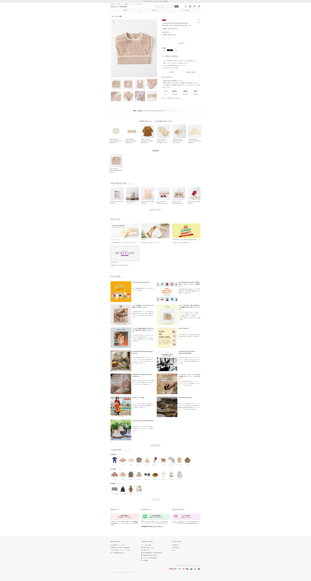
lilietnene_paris (190, 523)
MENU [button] (199, 7)
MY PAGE (190, 7)
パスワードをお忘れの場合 (150, 558)
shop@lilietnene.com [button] (118, 552)
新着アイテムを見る (155, 209)
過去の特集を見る (155, 445)
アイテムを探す (185, 10)
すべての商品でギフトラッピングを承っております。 (123, 242)
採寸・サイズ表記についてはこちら (171, 98)
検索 (176, 6)
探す (185, 7)
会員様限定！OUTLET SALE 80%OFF (119, 265)
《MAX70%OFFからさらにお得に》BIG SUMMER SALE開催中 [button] (155, 1)
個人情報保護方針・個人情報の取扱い (153, 552)
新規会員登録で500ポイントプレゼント (124, 516)
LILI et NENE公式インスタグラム (186, 516)
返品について (146, 550)
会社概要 (145, 560)
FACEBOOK (175, 545)
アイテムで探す (118, 16)
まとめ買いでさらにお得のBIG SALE (180, 242)
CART (194, 7)
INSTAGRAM (175, 547)
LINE (173, 550)
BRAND (125, 10)
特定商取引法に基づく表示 (150, 555)
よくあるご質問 (147, 545)
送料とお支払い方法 (148, 547)
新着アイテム (155, 10)
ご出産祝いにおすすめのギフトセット (150, 242)
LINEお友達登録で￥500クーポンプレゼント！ (156, 516)
